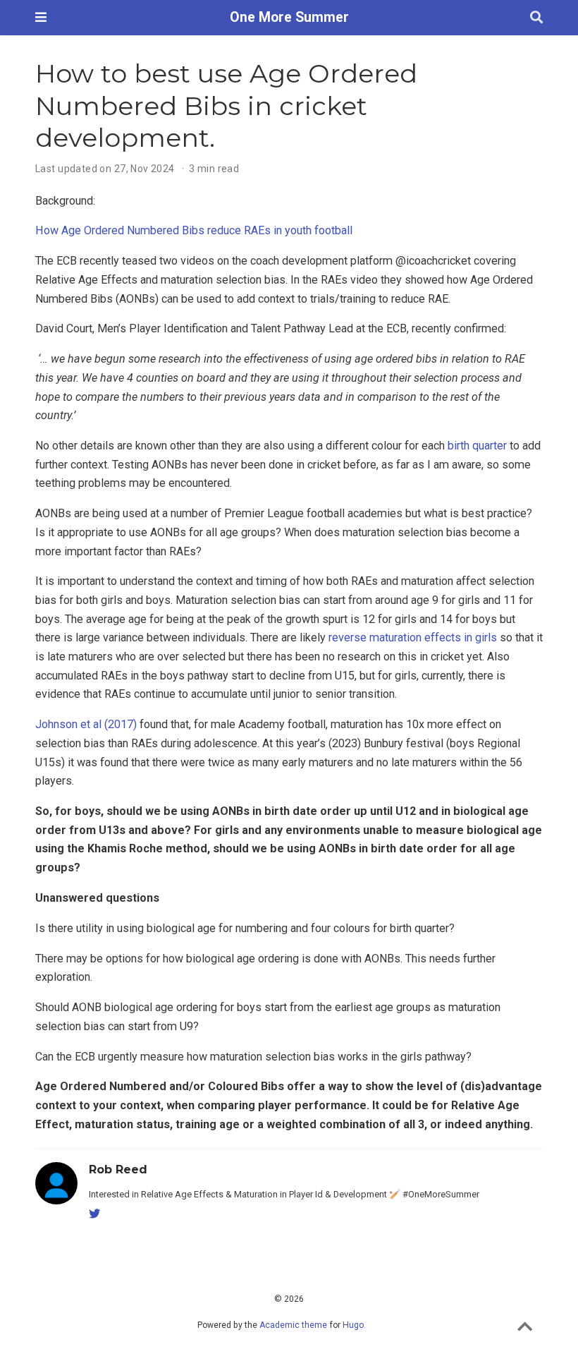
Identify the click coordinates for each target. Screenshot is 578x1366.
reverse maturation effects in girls (412, 637)
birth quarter (477, 445)
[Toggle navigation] (41, 17)
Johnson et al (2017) (86, 724)
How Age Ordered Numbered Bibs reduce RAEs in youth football (193, 230)
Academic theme (293, 1325)
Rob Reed (118, 1169)
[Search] (536, 18)
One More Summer (289, 17)
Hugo (353, 1325)
